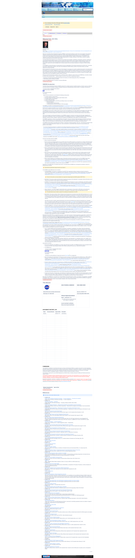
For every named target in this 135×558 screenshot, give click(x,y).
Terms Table (67, 255)
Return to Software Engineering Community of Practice (52, 1)
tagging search (65, 154)
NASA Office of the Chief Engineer (71, 555)
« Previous (47, 26)
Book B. (50, 9)
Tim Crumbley (90, 555)
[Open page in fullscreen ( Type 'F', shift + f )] (92, 15)
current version (67, 22)
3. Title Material (59, 33)
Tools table (73, 201)
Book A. (43, 9)
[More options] (89, 15)
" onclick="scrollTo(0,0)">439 (68, 207)
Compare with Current (48, 24)
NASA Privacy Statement (54, 556)
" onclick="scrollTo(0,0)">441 (68, 263)
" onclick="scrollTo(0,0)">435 (66, 128)
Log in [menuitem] (91, 1)
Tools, (67, 9)
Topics (60, 10)
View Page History (57, 24)
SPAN (76, 9)
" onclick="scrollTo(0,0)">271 (68, 234)
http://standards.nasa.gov (65, 381)
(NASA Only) (76, 10)
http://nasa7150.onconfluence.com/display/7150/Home (67, 136)
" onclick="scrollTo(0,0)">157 (67, 265)
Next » (57, 26)
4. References (65, 33)
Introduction (44, 10)
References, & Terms (69, 10)
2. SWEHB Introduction (52, 33)
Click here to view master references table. (52, 395)
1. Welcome (45, 33)
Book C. (60, 9)
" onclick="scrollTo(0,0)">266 (67, 186)
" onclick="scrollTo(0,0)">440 (67, 209)
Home (43, 17)
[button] (88, 1)
